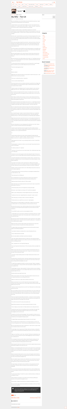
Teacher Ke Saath (30, 6)
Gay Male (46, 4)
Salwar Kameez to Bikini (15, 397)
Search (43, 14)
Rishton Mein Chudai (31, 4)
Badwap (18, 407)
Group (26, 4)
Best (19, 4)
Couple (15, 14)
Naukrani (51, 4)
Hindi (13, 4)
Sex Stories (19, 2)
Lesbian (19, 6)
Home (40, 6)
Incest (37, 4)
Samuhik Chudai (24, 6)
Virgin (22, 4)
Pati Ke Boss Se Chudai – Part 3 (35, 397)
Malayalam (36, 6)
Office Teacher (14, 6)
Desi (16, 4)
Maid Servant (41, 4)
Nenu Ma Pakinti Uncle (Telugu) (50, 73)
